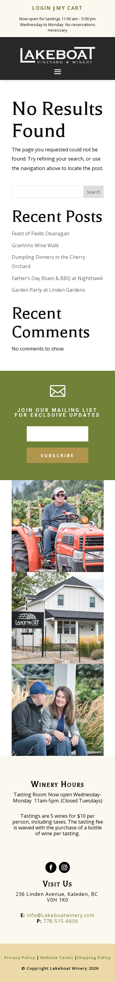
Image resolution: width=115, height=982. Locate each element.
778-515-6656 (60, 921)
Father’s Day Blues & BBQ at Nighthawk (57, 278)
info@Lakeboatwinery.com (57, 915)
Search (93, 192)
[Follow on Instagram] (64, 867)
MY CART (69, 8)
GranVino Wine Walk (35, 245)
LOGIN (41, 8)
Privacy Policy (20, 957)
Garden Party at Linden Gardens (48, 289)
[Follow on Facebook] (50, 867)
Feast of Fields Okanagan (40, 233)
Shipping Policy (94, 957)
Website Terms (56, 957)
